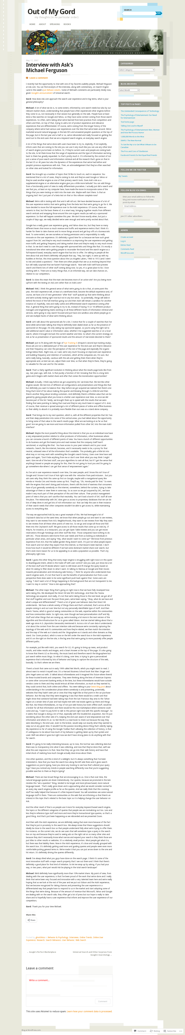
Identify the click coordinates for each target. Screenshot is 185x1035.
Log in (123, 241)
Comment (102, 1001)
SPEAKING (55, 24)
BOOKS (67, 24)
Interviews (73, 937)
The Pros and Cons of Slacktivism (134, 151)
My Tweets (123, 176)
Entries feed (126, 245)
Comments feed (127, 249)
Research (41, 940)
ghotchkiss (40, 937)
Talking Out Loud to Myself (132, 126)
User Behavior (68, 940)
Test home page (127, 122)
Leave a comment (38, 78)
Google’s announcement (42, 93)
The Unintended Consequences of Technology (140, 111)
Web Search (81, 940)
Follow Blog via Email (133, 190)
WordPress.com (127, 253)
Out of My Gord (51, 11)
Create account (127, 237)
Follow (128, 211)
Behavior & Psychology (58, 937)
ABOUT (42, 24)
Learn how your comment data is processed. (89, 1011)
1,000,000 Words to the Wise (132, 137)
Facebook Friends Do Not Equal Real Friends (139, 155)
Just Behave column (51, 90)
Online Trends (86, 937)
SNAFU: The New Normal (131, 140)
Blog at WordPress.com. (31, 1030)
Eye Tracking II (70, 343)
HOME (32, 24)
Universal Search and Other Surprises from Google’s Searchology (92, 953)
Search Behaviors (53, 940)
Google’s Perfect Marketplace (41, 952)
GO (158, 13)
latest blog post (98, 686)
